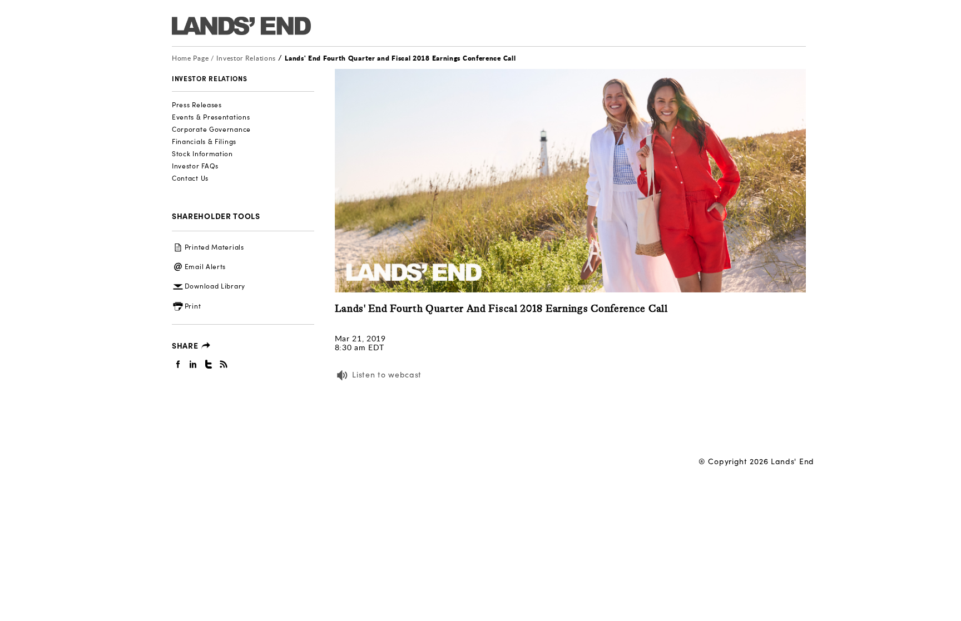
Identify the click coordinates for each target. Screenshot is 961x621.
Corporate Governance (211, 129)
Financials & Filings (204, 141)
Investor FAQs (195, 165)
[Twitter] (208, 363)
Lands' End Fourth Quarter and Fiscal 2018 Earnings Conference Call (400, 58)
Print (193, 305)
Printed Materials (214, 246)
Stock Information (202, 153)
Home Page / (193, 57)
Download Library (215, 285)
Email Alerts (205, 266)
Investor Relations (247, 57)
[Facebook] (178, 363)
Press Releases (197, 104)
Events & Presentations (211, 116)
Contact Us (190, 177)
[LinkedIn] (193, 363)
